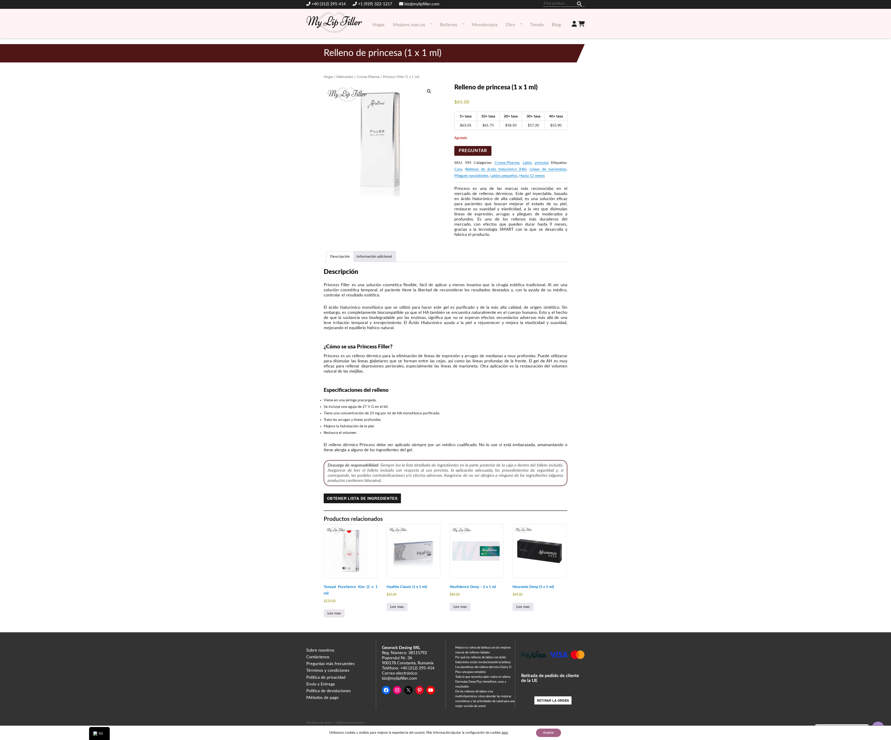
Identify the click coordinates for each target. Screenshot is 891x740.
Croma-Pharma (368, 77)
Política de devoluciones (328, 691)
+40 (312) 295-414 (329, 4)
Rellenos (448, 25)
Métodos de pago (322, 698)
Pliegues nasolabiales (471, 176)
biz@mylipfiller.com (421, 4)
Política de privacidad (325, 677)
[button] (429, 91)
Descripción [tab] (340, 256)
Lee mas (334, 613)
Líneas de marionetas (547, 169)
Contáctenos (317, 657)
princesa (542, 163)
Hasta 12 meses (532, 176)
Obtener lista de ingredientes (362, 498)
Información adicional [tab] (374, 256)
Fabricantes (344, 77)
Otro (510, 25)
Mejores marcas (409, 25)
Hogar (378, 25)
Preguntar (473, 151)
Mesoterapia (484, 25)
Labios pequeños (503, 176)
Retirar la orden (553, 700)
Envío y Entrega (320, 684)
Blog (556, 25)
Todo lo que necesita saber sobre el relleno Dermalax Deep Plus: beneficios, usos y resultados (482, 681)
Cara (458, 169)
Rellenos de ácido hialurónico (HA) (495, 169)
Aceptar (548, 732)
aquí (505, 732)
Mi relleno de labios (319, 722)
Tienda (537, 25)
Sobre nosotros (320, 650)
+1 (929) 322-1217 (375, 4)
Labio (527, 163)
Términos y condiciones (327, 671)
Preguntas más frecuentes (330, 664)
